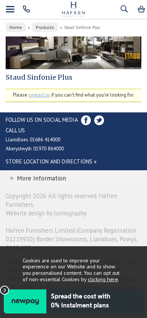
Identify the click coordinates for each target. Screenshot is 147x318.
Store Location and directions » (51, 161)
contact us (39, 95)
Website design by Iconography (46, 213)
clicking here (103, 279)
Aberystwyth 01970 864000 (35, 148)
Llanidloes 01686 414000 (33, 139)
